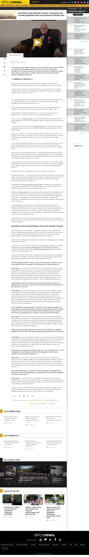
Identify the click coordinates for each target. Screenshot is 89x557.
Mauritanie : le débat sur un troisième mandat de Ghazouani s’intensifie (80, 77)
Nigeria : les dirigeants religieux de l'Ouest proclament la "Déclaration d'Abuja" (80, 119)
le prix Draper (44, 245)
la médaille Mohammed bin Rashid (42, 249)
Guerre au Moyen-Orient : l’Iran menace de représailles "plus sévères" (12, 442)
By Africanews (15, 60)
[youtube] (40, 540)
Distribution (55, 545)
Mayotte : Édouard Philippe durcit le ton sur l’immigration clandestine (79, 36)
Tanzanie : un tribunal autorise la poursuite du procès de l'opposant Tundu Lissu (80, 127)
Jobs (70, 545)
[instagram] (60, 540)
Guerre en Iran (51, 504)
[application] (33, 38)
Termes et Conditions (22, 545)
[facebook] (55, 540)
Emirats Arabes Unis (51, 400)
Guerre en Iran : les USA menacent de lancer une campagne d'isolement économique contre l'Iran (80, 103)
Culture (25, 6)
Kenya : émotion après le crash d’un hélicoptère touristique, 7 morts (80, 20)
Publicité (64, 545)
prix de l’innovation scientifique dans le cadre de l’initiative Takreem (38, 247)
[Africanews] (11, 1)
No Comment (52, 6)
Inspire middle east (15, 55)
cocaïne (27, 504)
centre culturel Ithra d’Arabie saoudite (31, 184)
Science (52, 403)
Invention (43, 403)
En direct (74, 8)
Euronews (5, 548)
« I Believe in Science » (27, 118)
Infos (3, 6)
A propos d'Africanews (7, 545)
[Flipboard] (50, 540)
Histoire (34, 403)
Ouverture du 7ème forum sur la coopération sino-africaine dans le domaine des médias (79, 60)
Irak (33, 400)
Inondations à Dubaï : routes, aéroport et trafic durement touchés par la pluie (54, 442)
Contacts (33, 545)
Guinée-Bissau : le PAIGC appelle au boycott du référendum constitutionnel (79, 69)
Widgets (82, 545)
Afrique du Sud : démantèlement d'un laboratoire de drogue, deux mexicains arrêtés (80, 85)
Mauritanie (7, 504)
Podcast (73, 6)
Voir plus (78, 146)
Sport (17, 6)
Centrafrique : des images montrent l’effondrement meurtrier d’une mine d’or (79, 93)
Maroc (40, 400)
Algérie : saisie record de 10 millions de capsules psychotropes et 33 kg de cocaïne (80, 28)
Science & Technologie (37, 6)
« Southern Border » (22, 192)
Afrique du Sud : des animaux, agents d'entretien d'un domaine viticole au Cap (79, 51)
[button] (37, 42)
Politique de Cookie (44, 545)
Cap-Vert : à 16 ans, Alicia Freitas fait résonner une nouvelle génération (80, 112)
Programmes (63, 6)
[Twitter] (45, 540)
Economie (10, 6)
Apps (76, 545)
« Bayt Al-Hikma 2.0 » (40, 126)
